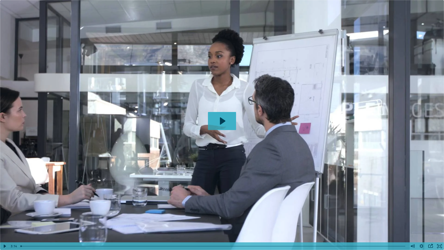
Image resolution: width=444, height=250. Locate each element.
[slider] (213, 246)
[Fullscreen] (439, 246)
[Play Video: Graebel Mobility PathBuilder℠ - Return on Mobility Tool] (222, 121)
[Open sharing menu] (430, 246)
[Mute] (412, 246)
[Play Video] (4, 246)
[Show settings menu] (421, 246)
